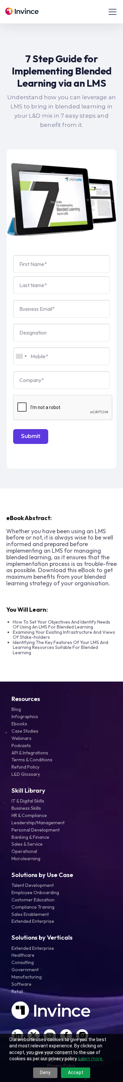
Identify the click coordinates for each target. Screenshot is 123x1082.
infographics (24, 716)
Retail (17, 991)
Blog (16, 709)
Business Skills (26, 808)
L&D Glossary (25, 774)
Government (25, 970)
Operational (24, 851)
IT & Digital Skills (27, 801)
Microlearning (25, 859)
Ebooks (19, 724)
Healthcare (22, 955)
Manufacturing (26, 977)
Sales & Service (27, 844)
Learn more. (90, 1058)
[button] (111, 12)
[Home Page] (22, 11)
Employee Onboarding (35, 892)
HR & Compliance (29, 815)
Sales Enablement (30, 914)
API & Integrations (29, 753)
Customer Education (32, 900)
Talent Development (32, 885)
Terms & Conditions (31, 760)
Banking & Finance (30, 837)
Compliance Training (32, 907)
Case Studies (24, 731)
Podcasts (21, 745)
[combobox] (21, 356)
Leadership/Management (38, 823)
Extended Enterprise (32, 921)
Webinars (21, 738)
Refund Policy (25, 767)
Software (21, 984)
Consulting (22, 962)
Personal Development (35, 830)
